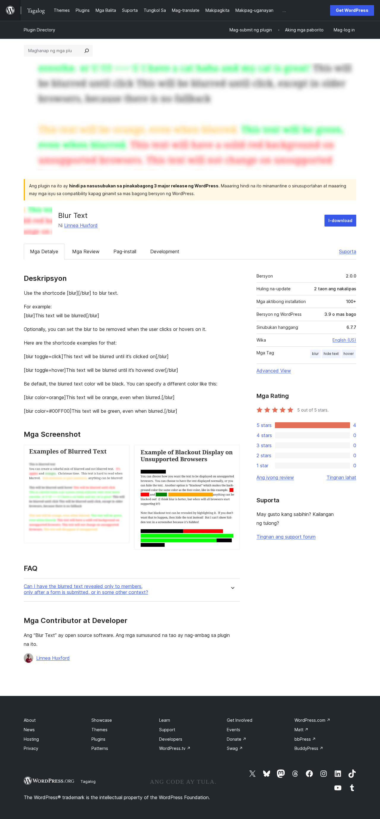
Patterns (99, 748)
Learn (164, 720)
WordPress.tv (175, 748)
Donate (236, 739)
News (29, 729)
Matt (301, 729)
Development (164, 251)
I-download (340, 220)
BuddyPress (308, 748)
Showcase (101, 720)
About (30, 720)
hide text (331, 353)
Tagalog (88, 781)
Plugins (98, 739)
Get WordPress (352, 10)
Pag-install (124, 251)
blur (315, 353)
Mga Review (85, 251)
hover (348, 353)
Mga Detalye (44, 251)
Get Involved (239, 720)
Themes (99, 729)
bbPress (305, 739)
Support (167, 729)
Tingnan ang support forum (286, 537)
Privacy (31, 748)
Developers (170, 739)
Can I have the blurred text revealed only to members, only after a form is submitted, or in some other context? (86, 589)
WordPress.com (312, 720)
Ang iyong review (275, 477)
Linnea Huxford (81, 225)
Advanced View (273, 371)
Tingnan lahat (341, 477)
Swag (235, 748)
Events (233, 729)
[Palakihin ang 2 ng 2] (232, 453)
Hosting (31, 739)
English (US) (344, 339)
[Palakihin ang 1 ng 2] (121, 453)
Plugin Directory (39, 29)
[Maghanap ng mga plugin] (87, 51)
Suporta (347, 251)
